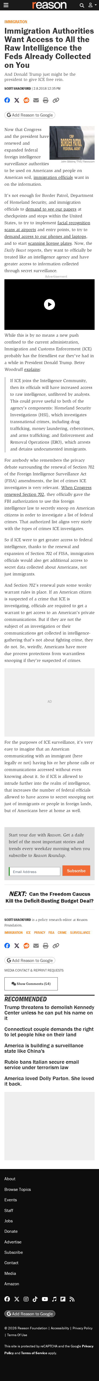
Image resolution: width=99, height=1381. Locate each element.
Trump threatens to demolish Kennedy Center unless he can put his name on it (49, 1012)
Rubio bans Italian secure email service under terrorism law (41, 1064)
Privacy (39, 932)
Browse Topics (17, 1189)
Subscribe (76, 870)
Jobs (8, 1220)
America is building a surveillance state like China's (43, 1048)
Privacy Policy (82, 1328)
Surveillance (80, 932)
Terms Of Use (17, 1335)
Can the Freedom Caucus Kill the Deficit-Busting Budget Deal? (50, 897)
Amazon (11, 1283)
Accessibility (60, 1328)
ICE (28, 932)
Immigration (15, 21)
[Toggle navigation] (6, 5)
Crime (62, 932)
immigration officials (53, 177)
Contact (11, 1262)
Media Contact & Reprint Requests (34, 970)
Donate (11, 1231)
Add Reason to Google (32, 115)
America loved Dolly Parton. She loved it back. (49, 1081)
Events (10, 1199)
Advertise (12, 1242)
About (9, 1178)
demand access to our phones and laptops (45, 236)
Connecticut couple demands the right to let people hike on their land (49, 1031)
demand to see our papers (51, 209)
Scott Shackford (17, 88)
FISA (51, 932)
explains (32, 369)
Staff (8, 1210)
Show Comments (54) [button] (33, 983)
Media (10, 1273)
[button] (93, 5)
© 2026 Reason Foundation (25, 1328)
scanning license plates (50, 243)
